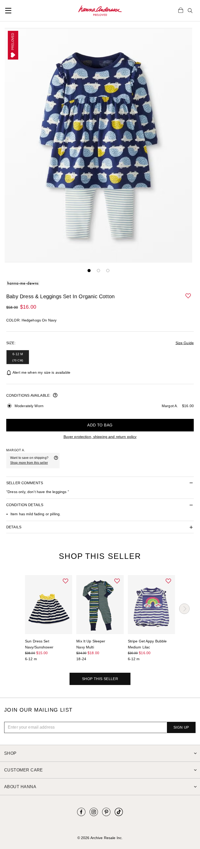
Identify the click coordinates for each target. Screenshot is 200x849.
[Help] (56, 460)
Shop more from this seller (29, 463)
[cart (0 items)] (180, 10)
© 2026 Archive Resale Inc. (100, 838)
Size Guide (185, 343)
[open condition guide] (55, 396)
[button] (188, 296)
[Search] (190, 10)
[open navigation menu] (8, 11)
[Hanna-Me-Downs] (100, 10)
